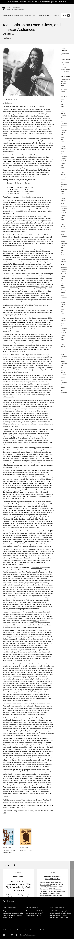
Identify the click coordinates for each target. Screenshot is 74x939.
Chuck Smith (42, 585)
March (63, 113)
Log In (64, 15)
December (64, 123)
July (62, 104)
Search (56, 15)
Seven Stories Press (13, 7)
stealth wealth (28, 274)
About (42, 930)
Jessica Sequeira (65, 69)
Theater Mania (7, 681)
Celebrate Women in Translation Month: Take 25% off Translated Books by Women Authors (34, 2)
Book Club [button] (27, 15)
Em (62, 87)
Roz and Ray (14, 287)
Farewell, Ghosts (65, 79)
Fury (62, 85)
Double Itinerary (18, 876)
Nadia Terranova (65, 65)
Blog (21, 15)
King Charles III (41, 287)
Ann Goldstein (65, 62)
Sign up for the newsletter (28, 935)
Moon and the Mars (26, 850)
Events (16, 15)
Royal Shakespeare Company (40, 241)
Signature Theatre (8, 470)
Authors (10, 15)
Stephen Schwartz (29, 197)
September (64, 130)
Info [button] (33, 15)
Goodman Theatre (36, 567)
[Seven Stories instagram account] (16, 935)
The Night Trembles (63, 82)
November (64, 125)
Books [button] (5, 15)
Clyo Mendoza (65, 71)
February (63, 115)
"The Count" (48, 549)
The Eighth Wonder (64, 90)
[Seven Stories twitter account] (12, 935)
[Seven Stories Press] (3, 8)
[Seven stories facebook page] (7, 935)
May (62, 108)
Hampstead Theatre (34, 239)
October (63, 128)
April (62, 111)
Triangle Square (31, 907)
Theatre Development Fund (41, 679)
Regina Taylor (14, 587)
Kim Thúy (63, 67)
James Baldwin (7, 174)
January (63, 118)
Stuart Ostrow (30, 200)
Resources (33, 930)
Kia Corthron (10, 38)
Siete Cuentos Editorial (56, 907)
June (62, 106)
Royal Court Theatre (20, 239)
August (63, 102)
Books (5, 930)
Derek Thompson (12, 223)
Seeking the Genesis (9, 570)
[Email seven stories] (4, 935)
